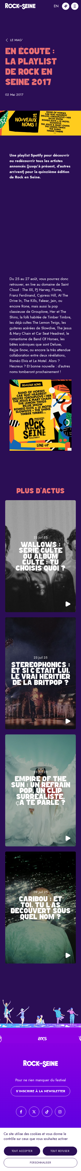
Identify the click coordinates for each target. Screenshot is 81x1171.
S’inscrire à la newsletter (40, 1091)
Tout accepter (22, 1151)
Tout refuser (60, 1151)
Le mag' (16, 40)
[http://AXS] (31, 1039)
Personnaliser (40, 1163)
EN (56, 6)
